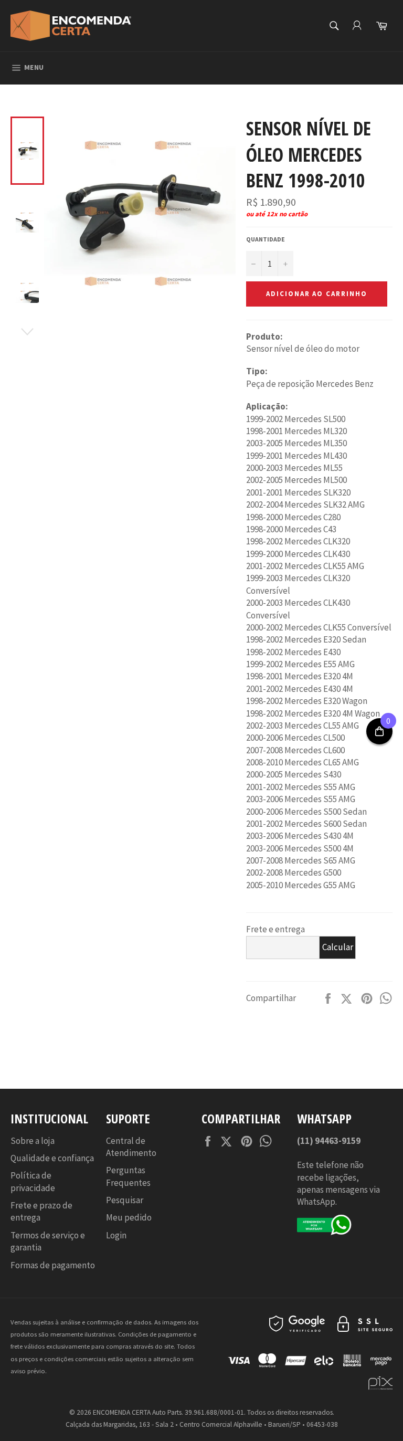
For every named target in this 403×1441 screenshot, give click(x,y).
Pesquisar (124, 1200)
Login (116, 1235)
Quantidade (265, 239)
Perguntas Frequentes (128, 1176)
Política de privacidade (32, 1181)
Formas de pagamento (52, 1265)
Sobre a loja (32, 1141)
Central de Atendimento (131, 1147)
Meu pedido (129, 1217)
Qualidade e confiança (52, 1158)
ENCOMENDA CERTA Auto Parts (137, 1412)
